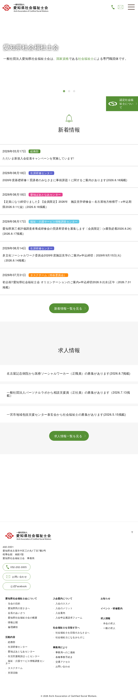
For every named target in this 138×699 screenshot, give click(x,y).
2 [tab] (69, 91)
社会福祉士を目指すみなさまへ (73, 632)
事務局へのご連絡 (65, 652)
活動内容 (10, 637)
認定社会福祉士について (126, 103)
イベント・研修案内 (112, 608)
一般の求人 (109, 628)
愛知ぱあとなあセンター (45, 194)
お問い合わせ (19, 576)
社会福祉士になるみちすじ (70, 637)
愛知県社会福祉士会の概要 (22, 617)
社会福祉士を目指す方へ (66, 627)
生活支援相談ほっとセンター (24, 656)
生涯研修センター (41, 173)
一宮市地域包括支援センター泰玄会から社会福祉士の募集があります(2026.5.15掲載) (66, 414)
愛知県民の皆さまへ (19, 608)
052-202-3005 (18, 567)
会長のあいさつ (16, 612)
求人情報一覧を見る (68, 436)
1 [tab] (64, 91)
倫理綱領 (13, 627)
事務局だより (60, 647)
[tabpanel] (69, 43)
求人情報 (105, 618)
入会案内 (60, 612)
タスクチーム (15, 668)
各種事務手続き (64, 657)
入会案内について (63, 598)
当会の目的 (14, 603)
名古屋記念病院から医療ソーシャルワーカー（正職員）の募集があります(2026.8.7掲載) (68, 373)
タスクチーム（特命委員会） (48, 275)
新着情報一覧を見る (68, 308)
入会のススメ (63, 603)
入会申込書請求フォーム (69, 617)
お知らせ (105, 598)
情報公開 (13, 622)
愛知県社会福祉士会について (21, 598)
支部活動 (13, 672)
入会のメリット (64, 608)
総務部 (34, 151)
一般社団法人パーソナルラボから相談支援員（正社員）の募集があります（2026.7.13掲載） (68, 393)
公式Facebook (18, 586)
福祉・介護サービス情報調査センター (54, 221)
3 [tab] (74, 91)
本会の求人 (109, 623)
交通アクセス (63, 661)
